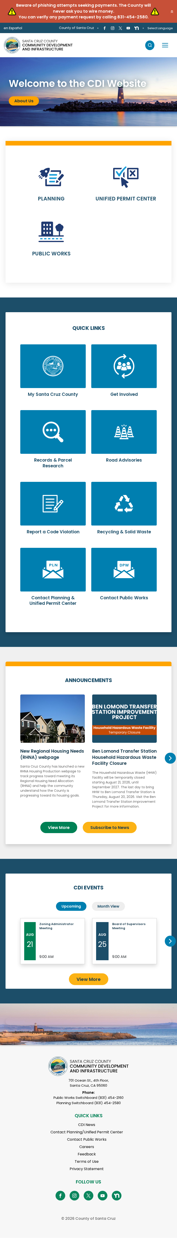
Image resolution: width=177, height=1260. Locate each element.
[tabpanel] (88, 91)
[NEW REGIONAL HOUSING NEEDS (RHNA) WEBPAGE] (52, 756)
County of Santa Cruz (76, 28)
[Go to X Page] (120, 28)
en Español (13, 28)
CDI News (86, 1124)
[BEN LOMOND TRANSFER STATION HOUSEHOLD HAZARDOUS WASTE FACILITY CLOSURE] (124, 756)
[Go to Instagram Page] (112, 28)
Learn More (51, 186)
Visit (19, 104)
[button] (172, 11)
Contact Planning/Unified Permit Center (86, 1132)
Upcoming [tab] (71, 906)
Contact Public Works (86, 1139)
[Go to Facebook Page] (104, 28)
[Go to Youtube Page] (128, 28)
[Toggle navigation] (165, 45)
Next (170, 758)
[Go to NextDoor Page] (136, 28)
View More (59, 827)
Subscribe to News (109, 827)
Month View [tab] (108, 906)
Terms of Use (87, 1161)
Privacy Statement (87, 1168)
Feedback (87, 1154)
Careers (86, 1146)
